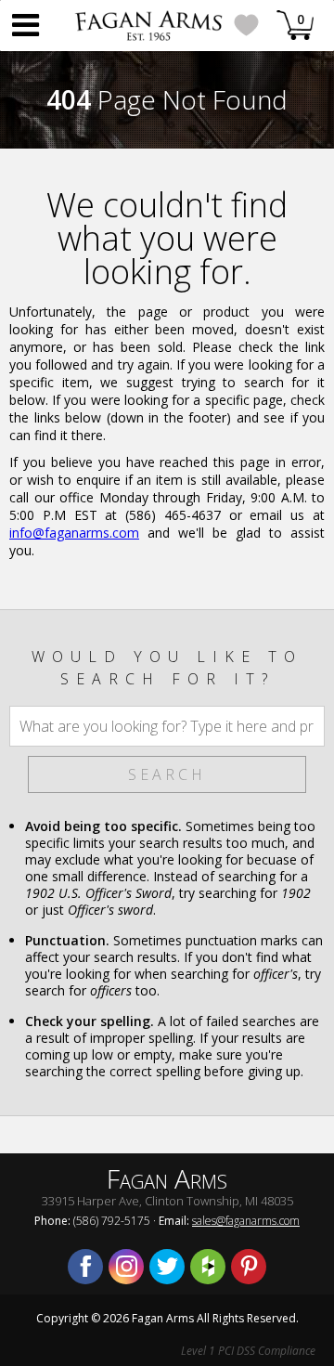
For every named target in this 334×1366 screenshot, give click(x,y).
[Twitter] (167, 1266)
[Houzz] (207, 1266)
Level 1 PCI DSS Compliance (248, 1351)
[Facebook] (85, 1266)
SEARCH (167, 774)
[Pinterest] (248, 1266)
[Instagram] (126, 1266)
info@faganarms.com (74, 532)
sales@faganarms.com (246, 1221)
